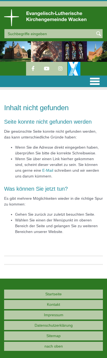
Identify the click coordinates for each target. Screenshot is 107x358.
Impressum (53, 315)
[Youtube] (47, 69)
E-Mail (47, 170)
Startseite (53, 294)
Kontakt (53, 304)
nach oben (53, 346)
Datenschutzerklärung (54, 325)
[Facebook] (33, 69)
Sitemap (53, 336)
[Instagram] (60, 69)
